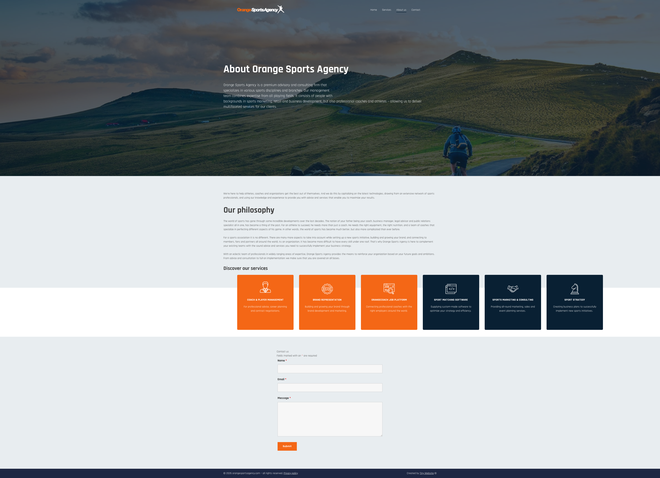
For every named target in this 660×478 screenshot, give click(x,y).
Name (282, 360)
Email (282, 379)
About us (401, 10)
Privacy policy (291, 473)
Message (284, 398)
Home (373, 10)
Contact (415, 10)
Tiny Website (427, 473)
